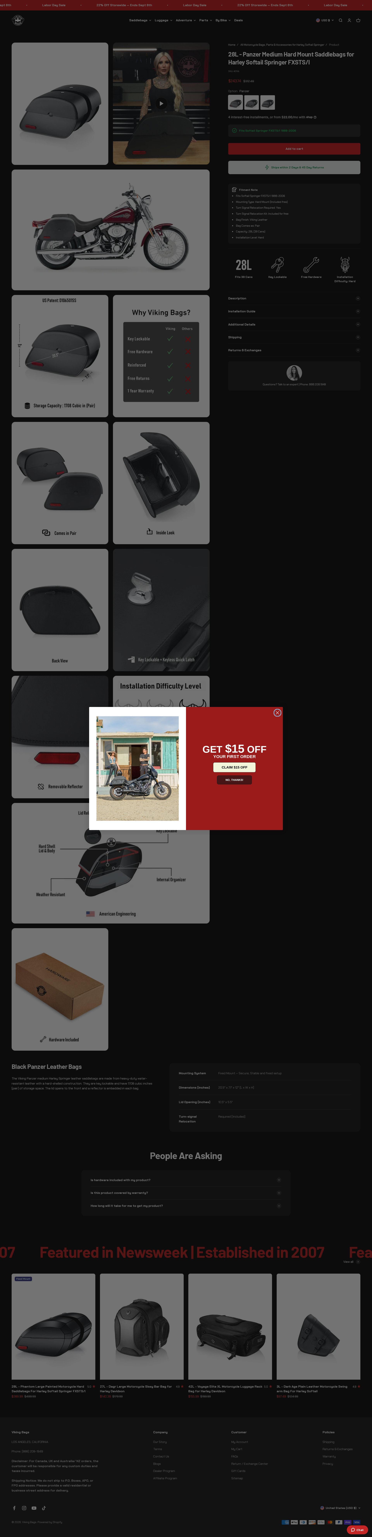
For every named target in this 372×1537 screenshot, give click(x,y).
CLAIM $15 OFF (234, 767)
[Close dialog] (277, 712)
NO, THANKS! (234, 779)
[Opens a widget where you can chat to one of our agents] (357, 1530)
